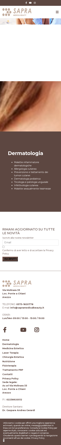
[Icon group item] (9, 328)
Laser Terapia (10, 352)
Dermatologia (10, 344)
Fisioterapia (9, 365)
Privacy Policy (10, 378)
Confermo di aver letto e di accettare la (28, 252)
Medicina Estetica (13, 348)
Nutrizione (8, 361)
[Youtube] (30, 2)
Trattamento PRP (12, 370)
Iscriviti (10, 258)
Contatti (7, 374)
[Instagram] (35, 2)
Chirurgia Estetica (13, 357)
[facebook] (26, 2)
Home (5, 340)
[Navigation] (57, 12)
